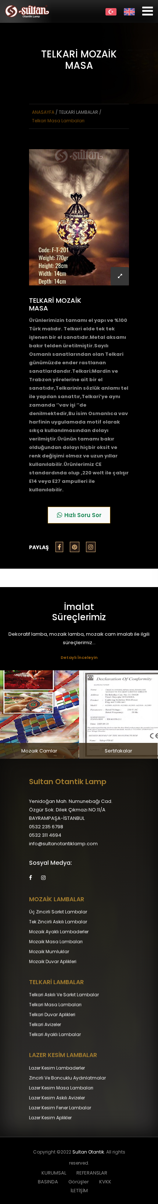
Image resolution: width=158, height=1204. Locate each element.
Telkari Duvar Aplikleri (52, 1014)
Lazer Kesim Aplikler (50, 1118)
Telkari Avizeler (45, 1024)
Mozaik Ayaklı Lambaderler (59, 932)
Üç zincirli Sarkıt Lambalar (58, 912)
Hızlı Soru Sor (82, 515)
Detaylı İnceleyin (79, 657)
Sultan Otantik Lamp (68, 781)
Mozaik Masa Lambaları (56, 941)
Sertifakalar (118, 750)
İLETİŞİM (79, 1190)
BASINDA (48, 1181)
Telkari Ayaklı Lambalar (55, 1034)
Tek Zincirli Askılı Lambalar (58, 922)
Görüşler (78, 1181)
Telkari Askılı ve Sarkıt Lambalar (64, 994)
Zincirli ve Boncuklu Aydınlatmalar (67, 1078)
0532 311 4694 (45, 835)
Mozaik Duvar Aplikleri (52, 961)
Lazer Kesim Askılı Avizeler (57, 1098)
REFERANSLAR (91, 1172)
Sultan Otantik (88, 1152)
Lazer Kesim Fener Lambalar (60, 1108)
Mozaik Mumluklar (49, 951)
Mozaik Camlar (39, 750)
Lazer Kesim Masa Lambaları (61, 1088)
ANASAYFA (43, 112)
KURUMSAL (54, 1172)
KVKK (105, 1181)
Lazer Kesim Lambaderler (57, 1068)
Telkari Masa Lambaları (58, 120)
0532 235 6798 (46, 826)
